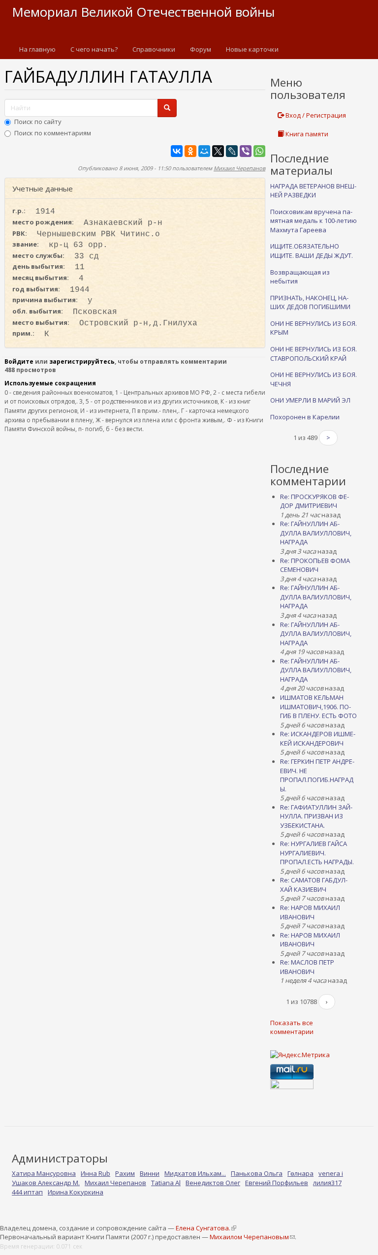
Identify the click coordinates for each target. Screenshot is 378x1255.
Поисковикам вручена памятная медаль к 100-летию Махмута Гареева (313, 220)
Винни (149, 1173)
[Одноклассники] (190, 151)
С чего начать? (94, 49)
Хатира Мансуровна (44, 1173)
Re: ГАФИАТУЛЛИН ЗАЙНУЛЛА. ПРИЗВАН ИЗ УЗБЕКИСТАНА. (316, 816)
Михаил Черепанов (239, 168)
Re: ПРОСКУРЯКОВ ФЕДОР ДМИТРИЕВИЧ (314, 501)
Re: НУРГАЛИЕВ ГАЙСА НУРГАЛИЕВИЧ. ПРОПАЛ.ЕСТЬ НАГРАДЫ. (317, 852)
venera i (330, 1173)
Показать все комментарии (292, 1027)
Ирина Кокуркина (75, 1192)
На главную (37, 49)
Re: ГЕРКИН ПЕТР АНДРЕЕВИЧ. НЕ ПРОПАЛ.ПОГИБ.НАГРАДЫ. (317, 775)
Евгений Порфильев (276, 1182)
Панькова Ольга (257, 1173)
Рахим (125, 1173)
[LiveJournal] (232, 151)
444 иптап (27, 1192)
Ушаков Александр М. (46, 1182)
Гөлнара (300, 1173)
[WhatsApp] (259, 151)
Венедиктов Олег (213, 1182)
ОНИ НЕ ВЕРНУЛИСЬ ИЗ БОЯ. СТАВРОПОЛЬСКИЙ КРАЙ (313, 354)
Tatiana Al (166, 1182)
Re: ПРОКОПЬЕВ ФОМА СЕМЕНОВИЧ (315, 565)
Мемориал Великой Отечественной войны (143, 12)
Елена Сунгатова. (206, 1228)
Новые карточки (252, 49)
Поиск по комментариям (52, 132)
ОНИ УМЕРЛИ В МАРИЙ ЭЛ (310, 400)
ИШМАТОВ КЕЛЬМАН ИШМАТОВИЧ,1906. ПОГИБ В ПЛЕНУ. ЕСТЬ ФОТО (318, 706)
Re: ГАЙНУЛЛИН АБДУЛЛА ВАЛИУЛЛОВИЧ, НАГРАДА (315, 532)
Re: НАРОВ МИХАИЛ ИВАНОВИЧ (310, 912)
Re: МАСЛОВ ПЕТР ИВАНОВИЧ (307, 967)
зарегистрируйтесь (82, 361)
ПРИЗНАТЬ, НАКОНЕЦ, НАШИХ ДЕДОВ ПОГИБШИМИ (310, 302)
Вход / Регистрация (315, 115)
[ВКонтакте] (177, 151)
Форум (200, 49)
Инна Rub (95, 1173)
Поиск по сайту (38, 121)
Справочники (153, 49)
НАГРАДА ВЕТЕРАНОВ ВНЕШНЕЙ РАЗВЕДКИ (313, 191)
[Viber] (246, 151)
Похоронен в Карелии (305, 416)
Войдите (18, 361)
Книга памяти (306, 133)
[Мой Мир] (204, 151)
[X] (218, 151)
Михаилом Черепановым (252, 1236)
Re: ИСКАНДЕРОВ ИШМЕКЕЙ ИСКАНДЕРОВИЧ (317, 738)
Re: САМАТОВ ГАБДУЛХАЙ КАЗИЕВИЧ (313, 885)
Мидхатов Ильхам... (195, 1173)
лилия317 (327, 1182)
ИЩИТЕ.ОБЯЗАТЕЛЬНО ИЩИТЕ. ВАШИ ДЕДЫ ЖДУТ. (311, 251)
